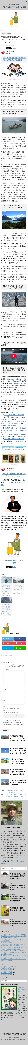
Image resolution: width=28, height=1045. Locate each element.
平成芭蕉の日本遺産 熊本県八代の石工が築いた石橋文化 (18, 887)
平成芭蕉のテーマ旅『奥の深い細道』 (22, 990)
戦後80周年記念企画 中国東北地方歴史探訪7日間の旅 (18, 923)
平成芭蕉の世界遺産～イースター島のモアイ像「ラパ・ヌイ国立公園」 (18, 761)
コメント (6, 669)
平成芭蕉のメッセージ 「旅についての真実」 (13, 934)
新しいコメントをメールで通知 (11, 708)
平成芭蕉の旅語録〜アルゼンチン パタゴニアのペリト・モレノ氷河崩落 (6, 588)
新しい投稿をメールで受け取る (11, 712)
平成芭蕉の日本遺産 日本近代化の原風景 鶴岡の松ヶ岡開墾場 (18, 899)
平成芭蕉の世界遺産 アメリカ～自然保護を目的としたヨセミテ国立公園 (6, 608)
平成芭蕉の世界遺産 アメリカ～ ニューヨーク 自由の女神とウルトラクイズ (18, 751)
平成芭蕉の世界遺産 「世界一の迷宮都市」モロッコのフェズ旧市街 (18, 772)
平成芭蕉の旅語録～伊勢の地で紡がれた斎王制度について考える (18, 876)
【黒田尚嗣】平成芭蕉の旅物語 (14, 7)
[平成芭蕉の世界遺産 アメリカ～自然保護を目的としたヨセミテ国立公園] (6, 600)
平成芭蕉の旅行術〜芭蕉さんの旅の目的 (12, 950)
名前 (5, 689)
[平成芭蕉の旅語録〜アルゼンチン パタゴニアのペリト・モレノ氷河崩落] (6, 580)
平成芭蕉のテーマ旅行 (7, 966)
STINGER (19, 1042)
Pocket (14, 48)
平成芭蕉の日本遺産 (6, 973)
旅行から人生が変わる (14, 1037)
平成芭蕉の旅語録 (6, 971)
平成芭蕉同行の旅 (6, 974)
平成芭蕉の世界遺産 (7, 655)
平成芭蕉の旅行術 (6, 969)
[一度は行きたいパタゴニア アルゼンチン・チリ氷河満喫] (18, 580)
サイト (5, 700)
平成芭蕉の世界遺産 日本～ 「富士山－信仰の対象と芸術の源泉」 (18, 782)
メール (5, 695)
